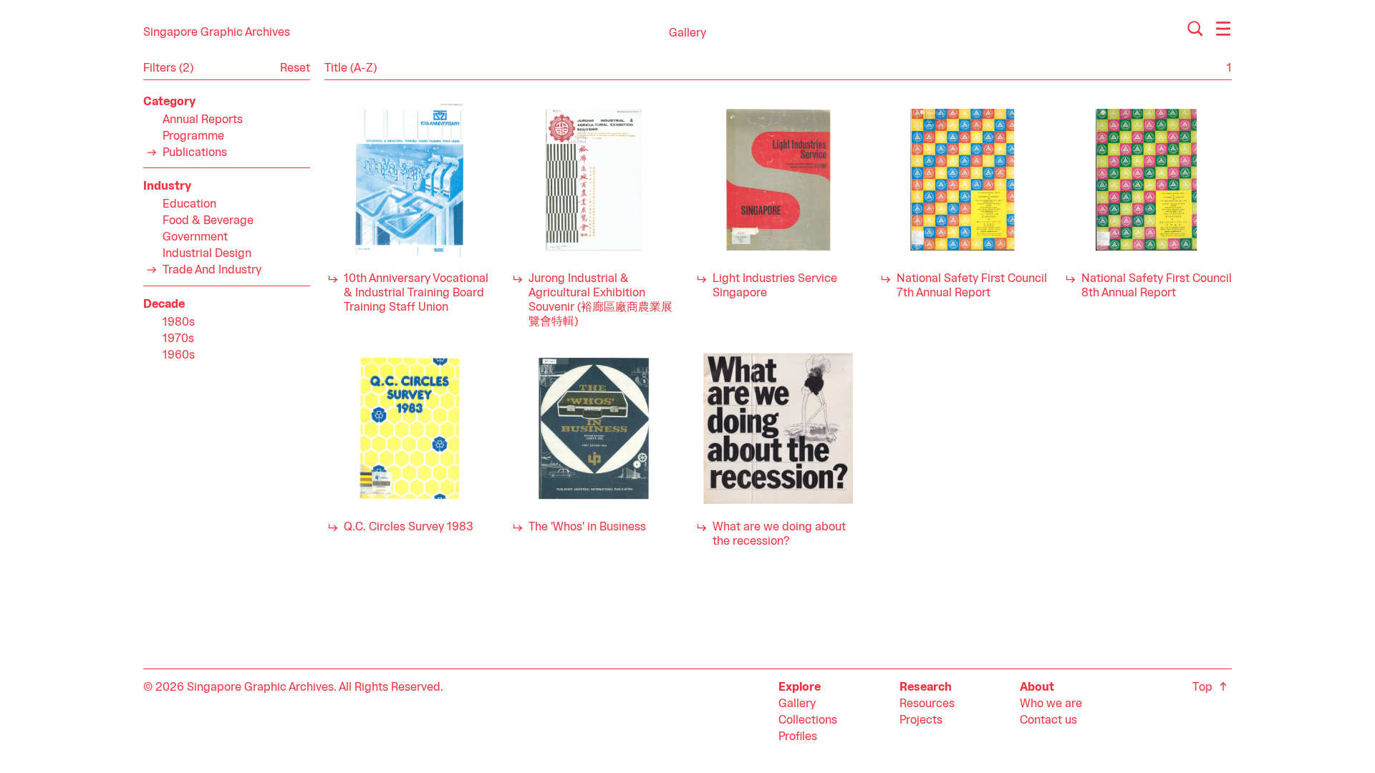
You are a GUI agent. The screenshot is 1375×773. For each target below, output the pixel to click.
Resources (927, 704)
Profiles (797, 737)
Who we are (1051, 704)
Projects (920, 721)
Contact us (1048, 721)
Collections (807, 721)
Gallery (797, 704)
